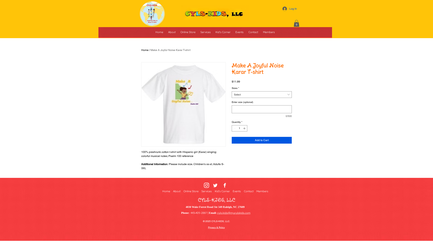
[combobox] (262, 94)
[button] (296, 23)
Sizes (235, 88)
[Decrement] (234, 128)
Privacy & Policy (216, 227)
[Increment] (245, 128)
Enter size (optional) (242, 102)
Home (145, 50)
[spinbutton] (239, 128)
